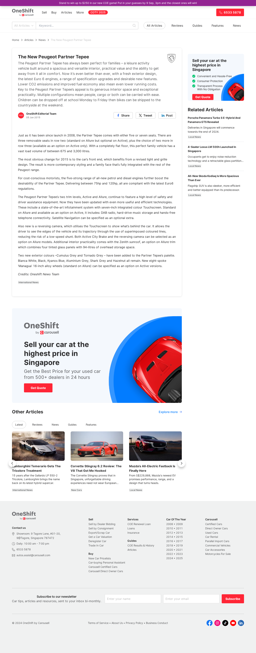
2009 (179, 524)
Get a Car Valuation (100, 536)
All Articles (22, 25)
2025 (179, 558)
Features (218, 25)
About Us (117, 622)
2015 (179, 536)
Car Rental (211, 536)
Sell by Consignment (101, 528)
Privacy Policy (134, 622)
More (80, 12)
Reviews (177, 25)
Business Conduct (157, 622)
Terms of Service (98, 622)
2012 (169, 532)
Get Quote (38, 388)
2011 (179, 528)
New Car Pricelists (99, 558)
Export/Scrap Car (99, 532)
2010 (169, 528)
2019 (179, 545)
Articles (66, 12)
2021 (179, 549)
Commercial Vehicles (217, 545)
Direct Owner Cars (216, 528)
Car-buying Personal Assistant (106, 562)
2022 (169, 553)
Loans (131, 528)
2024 (169, 558)
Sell (44, 12)
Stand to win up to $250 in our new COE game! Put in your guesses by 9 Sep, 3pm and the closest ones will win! (128, 3)
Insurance (133, 532)
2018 (169, 545)
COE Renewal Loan (139, 524)
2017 (179, 541)
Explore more (168, 412)
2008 (169, 524)
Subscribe (232, 599)
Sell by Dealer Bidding (101, 524)
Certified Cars (213, 524)
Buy (54, 12)
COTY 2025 (98, 12)
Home (15, 39)
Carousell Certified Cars (102, 566)
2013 (179, 532)
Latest (19, 424)
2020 (169, 549)
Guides (197, 25)
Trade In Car (96, 545)
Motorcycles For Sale (218, 553)
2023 (179, 553)
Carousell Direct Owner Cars (105, 571)
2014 (169, 536)
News (237, 25)
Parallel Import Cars (217, 541)
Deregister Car (97, 541)
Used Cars (211, 532)
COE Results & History (140, 545)
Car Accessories (215, 549)
